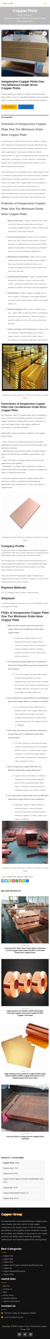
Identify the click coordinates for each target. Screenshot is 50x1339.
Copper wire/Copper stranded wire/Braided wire (23, 1179)
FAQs (5, 1292)
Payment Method (10, 1298)
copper (19, 877)
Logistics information (11, 1301)
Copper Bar (7, 1188)
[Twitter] (25, 1334)
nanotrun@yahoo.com (13, 1317)
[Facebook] (19, 1334)
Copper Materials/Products (14, 1193)
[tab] (25, 117)
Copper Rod (8, 1173)
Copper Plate (8, 1163)
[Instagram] (30, 1334)
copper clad (28, 877)
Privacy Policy (8, 1295)
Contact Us (7, 1289)
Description (6, 117)
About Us (6, 1286)
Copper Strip (8, 1198)
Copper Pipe (8, 1168)
